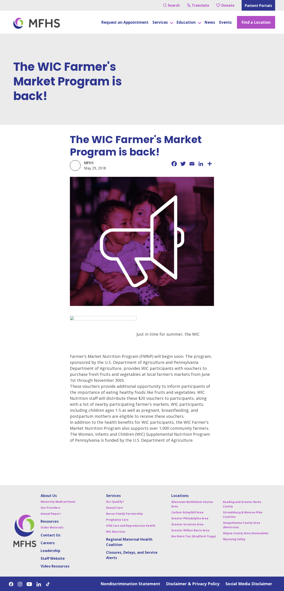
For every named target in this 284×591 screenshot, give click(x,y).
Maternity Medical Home (58, 502)
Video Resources (55, 566)
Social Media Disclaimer (248, 583)
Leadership (50, 550)
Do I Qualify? (115, 502)
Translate (200, 5)
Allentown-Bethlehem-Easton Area (192, 504)
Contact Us (50, 535)
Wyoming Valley (234, 539)
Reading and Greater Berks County (242, 504)
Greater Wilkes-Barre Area (190, 530)
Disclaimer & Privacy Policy (192, 583)
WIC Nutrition (115, 532)
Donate (228, 5)
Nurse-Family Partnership (124, 514)
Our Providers (50, 508)
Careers (48, 542)
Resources (50, 521)
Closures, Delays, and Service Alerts (132, 555)
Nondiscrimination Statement (130, 583)
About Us (49, 495)
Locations (180, 495)
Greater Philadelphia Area (189, 518)
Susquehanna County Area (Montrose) (241, 525)
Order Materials (52, 527)
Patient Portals (258, 5)
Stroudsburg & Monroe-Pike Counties (242, 514)
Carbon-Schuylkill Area (187, 512)
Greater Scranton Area (187, 524)
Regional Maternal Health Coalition (129, 542)
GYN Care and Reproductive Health (130, 526)
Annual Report (51, 514)
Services (113, 495)
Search (174, 5)
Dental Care (114, 508)
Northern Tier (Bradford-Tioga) (193, 536)
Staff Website (53, 558)
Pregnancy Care (117, 520)
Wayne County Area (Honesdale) (245, 533)
